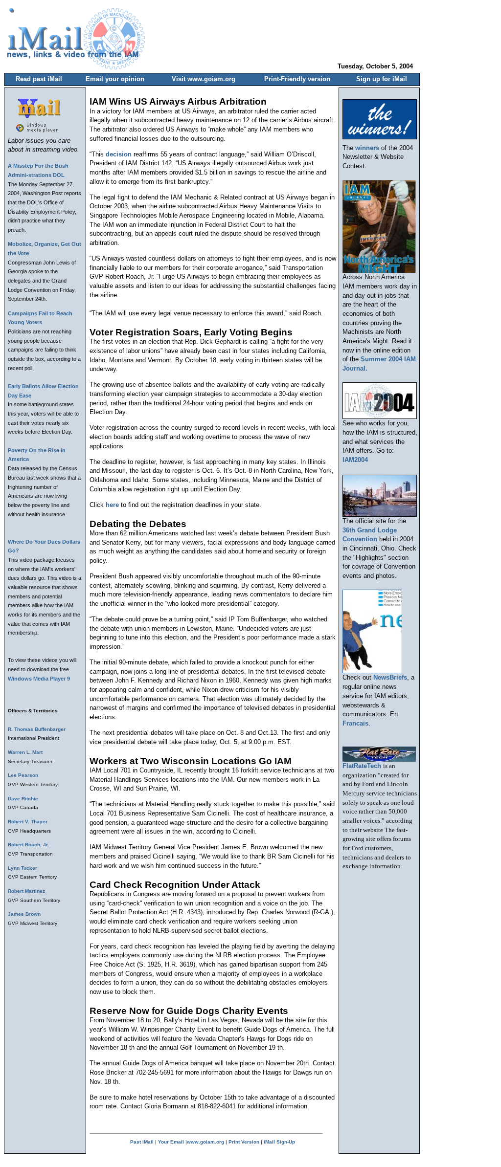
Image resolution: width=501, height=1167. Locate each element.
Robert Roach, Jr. (28, 844)
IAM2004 (355, 459)
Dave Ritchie (23, 798)
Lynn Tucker (22, 868)
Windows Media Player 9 (39, 679)
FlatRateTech (361, 766)
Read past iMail (39, 79)
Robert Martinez (26, 891)
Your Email (171, 1142)
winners (367, 148)
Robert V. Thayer (27, 821)
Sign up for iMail (381, 79)
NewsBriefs (390, 677)
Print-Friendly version (297, 79)
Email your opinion (115, 79)
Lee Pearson (23, 775)
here (112, 504)
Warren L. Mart (25, 752)
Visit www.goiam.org (203, 79)
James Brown (24, 914)
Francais (355, 723)
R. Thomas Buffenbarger (37, 729)
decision (119, 154)
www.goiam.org (205, 1142)
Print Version (243, 1142)
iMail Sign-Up (279, 1142)
